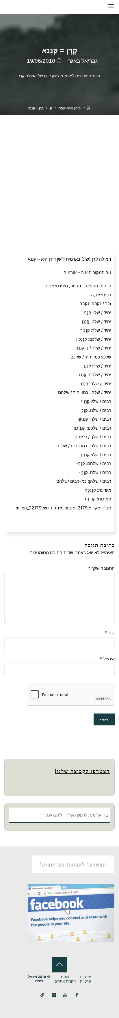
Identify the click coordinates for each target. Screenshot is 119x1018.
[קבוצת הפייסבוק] (76, 995)
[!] (42, 995)
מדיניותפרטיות (85, 979)
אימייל (107, 659)
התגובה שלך (101, 568)
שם (109, 632)
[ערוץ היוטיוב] (65, 995)
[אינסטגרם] (54, 995)
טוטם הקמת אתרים (65, 979)
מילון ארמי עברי (69, 108)
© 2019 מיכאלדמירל (39, 979)
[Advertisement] (59, 178)
